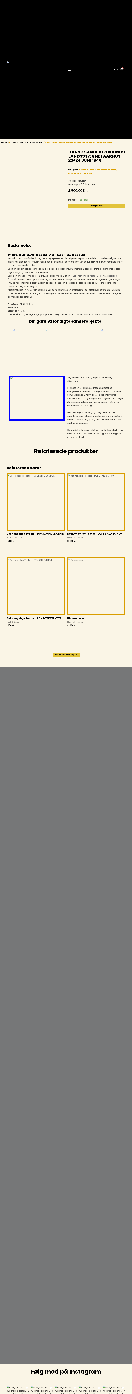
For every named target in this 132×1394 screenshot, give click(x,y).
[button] (69, 70)
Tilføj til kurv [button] (12, 545)
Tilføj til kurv (97, 206)
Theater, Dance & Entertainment (26, 142)
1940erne (83, 169)
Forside (5, 142)
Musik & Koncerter (98, 169)
